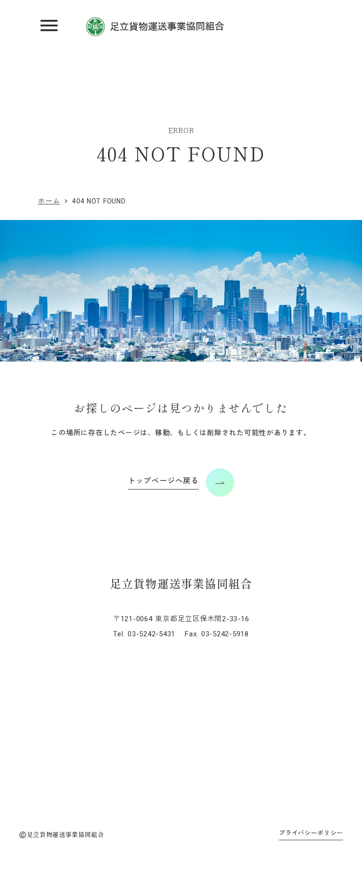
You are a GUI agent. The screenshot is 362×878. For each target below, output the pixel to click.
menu (49, 25)
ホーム (49, 201)
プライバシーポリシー (311, 832)
